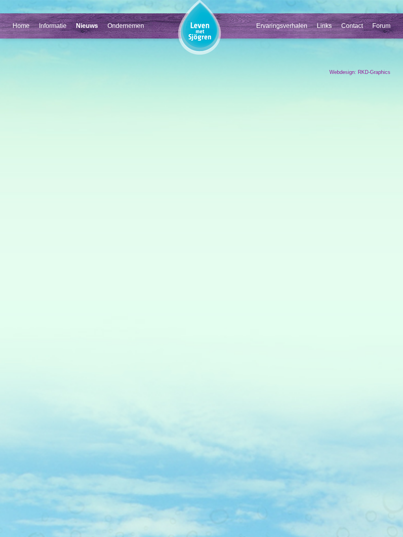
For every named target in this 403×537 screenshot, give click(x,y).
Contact (352, 25)
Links (324, 25)
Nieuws (87, 25)
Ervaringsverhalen (281, 25)
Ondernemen (125, 25)
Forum (381, 25)
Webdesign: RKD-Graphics (359, 72)
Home (21, 25)
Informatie (53, 25)
